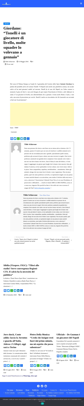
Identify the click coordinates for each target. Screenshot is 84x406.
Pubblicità (32, 395)
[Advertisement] (42, 114)
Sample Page (52, 395)
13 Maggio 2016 (23, 61)
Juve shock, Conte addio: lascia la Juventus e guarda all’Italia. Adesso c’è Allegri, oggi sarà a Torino (15, 341)
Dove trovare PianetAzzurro (68, 390)
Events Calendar (10, 393)
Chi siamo (44, 390)
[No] (82, 401)
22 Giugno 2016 (36, 370)
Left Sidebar (21, 393)
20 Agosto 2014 (63, 360)
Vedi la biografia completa (42, 188)
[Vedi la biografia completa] (51, 188)
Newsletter (31, 393)
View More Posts (45, 195)
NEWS (7, 24)
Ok (42, 403)
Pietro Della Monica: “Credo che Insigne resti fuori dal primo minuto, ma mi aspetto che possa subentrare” (41, 341)
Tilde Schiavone (10, 61)
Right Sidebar (41, 395)
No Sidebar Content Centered (55, 393)
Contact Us (53, 390)
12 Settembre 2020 (11, 295)
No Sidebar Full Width (73, 393)
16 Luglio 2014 (10, 370)
